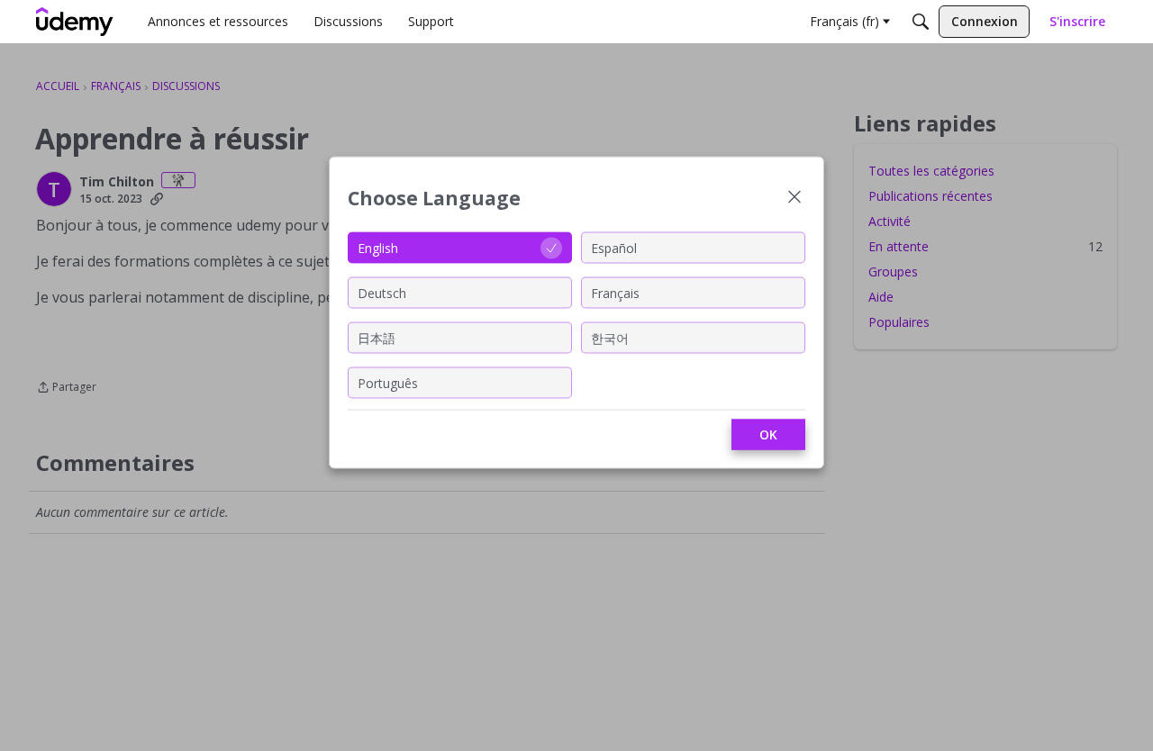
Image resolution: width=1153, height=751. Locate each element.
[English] (74, 21)
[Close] (794, 198)
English (378, 247)
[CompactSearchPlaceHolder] (920, 21)
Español (614, 247)
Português (388, 382)
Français (615, 292)
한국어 (610, 337)
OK (768, 434)
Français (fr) (844, 21)
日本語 (376, 337)
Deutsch (382, 292)
